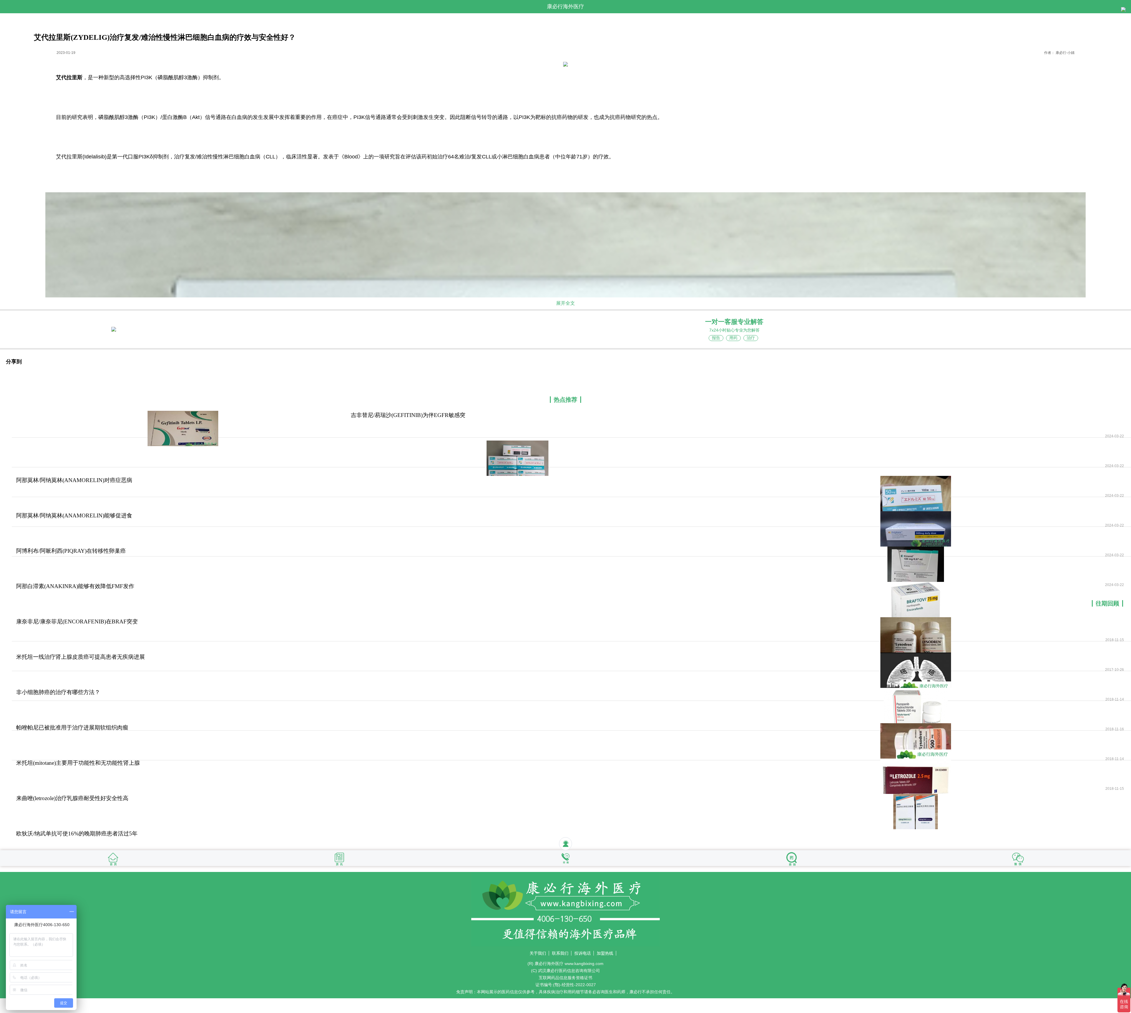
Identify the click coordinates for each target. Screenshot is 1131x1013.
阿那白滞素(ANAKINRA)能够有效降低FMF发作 (75, 586)
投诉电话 (582, 953)
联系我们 (560, 953)
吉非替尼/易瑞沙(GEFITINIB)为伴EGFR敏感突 (408, 415)
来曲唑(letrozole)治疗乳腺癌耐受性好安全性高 (72, 798)
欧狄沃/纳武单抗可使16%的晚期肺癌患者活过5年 (77, 833)
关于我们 (538, 953)
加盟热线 (605, 953)
